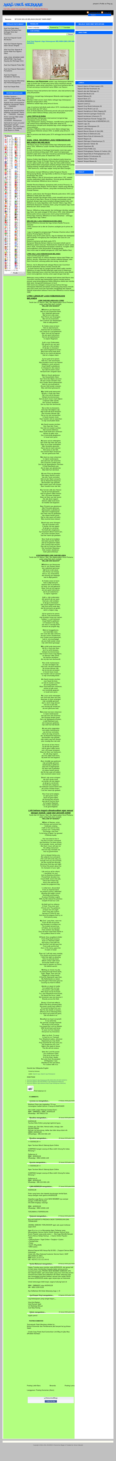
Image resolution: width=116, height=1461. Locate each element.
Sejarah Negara (83, 139)
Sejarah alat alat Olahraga (86, 91)
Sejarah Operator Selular (86, 144)
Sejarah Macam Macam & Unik (88, 131)
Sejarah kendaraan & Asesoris (88, 116)
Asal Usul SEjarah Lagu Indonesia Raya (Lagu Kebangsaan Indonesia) (46, 1083)
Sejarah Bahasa (83, 96)
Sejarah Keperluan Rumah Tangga (89, 119)
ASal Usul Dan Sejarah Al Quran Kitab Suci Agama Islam (13, 51)
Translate (66, 27)
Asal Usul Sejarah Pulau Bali (14, 65)
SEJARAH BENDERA (85, 101)
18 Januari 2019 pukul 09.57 (67, 1117)
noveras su (33, 1101)
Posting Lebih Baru (34, 1385)
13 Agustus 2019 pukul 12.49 (66, 1295)
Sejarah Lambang (83, 129)
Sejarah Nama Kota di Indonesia (89, 136)
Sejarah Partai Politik (84, 149)
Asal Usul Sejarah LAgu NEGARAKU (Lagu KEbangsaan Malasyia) (45, 1081)
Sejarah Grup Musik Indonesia (88, 106)
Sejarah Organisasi (84, 146)
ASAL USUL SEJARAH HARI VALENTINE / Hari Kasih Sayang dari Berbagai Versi (14, 59)
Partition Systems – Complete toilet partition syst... (12, 98)
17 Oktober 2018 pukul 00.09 (67, 1100)
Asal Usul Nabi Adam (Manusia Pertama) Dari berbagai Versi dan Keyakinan (12, 31)
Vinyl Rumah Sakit (34, 1304)
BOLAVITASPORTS (35, 1219)
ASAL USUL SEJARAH (23, 5)
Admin (31, 1312)
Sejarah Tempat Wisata (85, 161)
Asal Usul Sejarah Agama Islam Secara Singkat (13, 44)
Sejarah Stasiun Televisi (85, 159)
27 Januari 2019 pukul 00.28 (67, 1186)
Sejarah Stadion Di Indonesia (87, 156)
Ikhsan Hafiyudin (78, 1445)
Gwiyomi (32, 1216)
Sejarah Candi (82, 104)
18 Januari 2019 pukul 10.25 (67, 1138)
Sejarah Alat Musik (84, 94)
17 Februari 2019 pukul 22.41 (66, 1216)
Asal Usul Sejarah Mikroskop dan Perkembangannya (14, 82)
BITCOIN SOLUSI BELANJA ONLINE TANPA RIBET (33, 19)
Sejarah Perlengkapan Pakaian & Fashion (92, 151)
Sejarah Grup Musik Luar (86, 109)
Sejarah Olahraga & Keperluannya (89, 141)
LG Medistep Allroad (35, 1306)
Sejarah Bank (82, 99)
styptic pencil (32, 1315)
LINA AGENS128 (35, 1186)
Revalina (32, 1118)
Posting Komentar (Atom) (45, 1390)
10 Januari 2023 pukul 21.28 (67, 1312)
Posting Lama (70, 1385)
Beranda (8, 19)
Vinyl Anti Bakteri (34, 1302)
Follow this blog (51, 1401)
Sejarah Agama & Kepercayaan (88, 86)
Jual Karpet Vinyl (36, 1295)
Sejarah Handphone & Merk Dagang (90, 111)
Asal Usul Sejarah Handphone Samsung (12, 76)
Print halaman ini (40, 1091)
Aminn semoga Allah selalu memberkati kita (13, 117)
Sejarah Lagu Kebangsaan (48, 1074)
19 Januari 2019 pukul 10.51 (67, 1162)
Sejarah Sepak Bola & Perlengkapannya (91, 154)
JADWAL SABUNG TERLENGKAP (40, 1225)
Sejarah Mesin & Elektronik (87, 134)
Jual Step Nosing (34, 1308)
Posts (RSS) (107, 12)
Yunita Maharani (35, 1264)
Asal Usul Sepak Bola (11, 87)
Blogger (63, 1445)
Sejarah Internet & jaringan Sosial (89, 114)
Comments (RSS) (94, 12)
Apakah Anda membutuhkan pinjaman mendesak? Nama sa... (14, 104)
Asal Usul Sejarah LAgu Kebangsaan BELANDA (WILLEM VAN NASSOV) (50, 42)
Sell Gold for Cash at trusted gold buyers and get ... (14, 124)
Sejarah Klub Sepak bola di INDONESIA (91, 121)
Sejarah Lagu (36, 1074)
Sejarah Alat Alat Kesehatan (87, 89)
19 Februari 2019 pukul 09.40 (66, 1263)
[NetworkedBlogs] (51, 1398)
